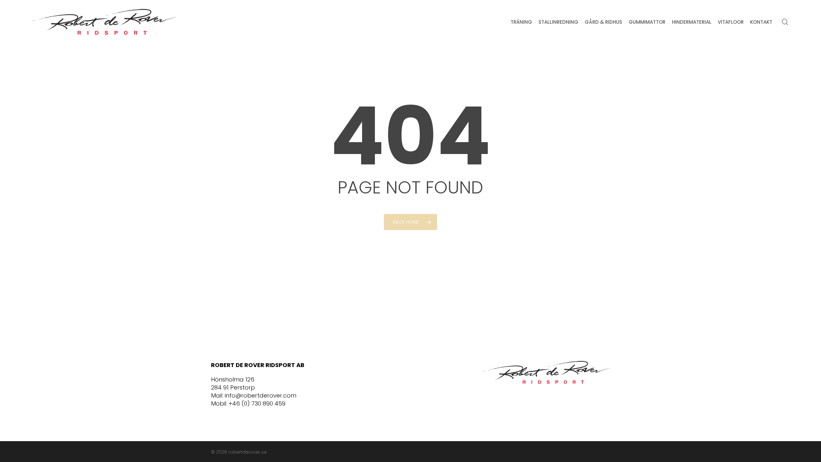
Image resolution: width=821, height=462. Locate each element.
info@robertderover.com (260, 395)
